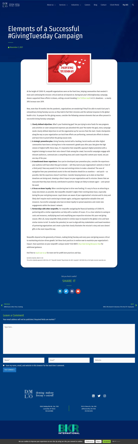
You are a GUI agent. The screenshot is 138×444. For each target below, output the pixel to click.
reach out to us (40, 253)
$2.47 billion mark (83, 98)
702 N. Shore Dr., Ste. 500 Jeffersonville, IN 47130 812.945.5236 (88, 409)
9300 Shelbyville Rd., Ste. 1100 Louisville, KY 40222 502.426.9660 (49, 409)
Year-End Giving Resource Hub (90, 244)
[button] (133, 5)
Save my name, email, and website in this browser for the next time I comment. (35, 365)
